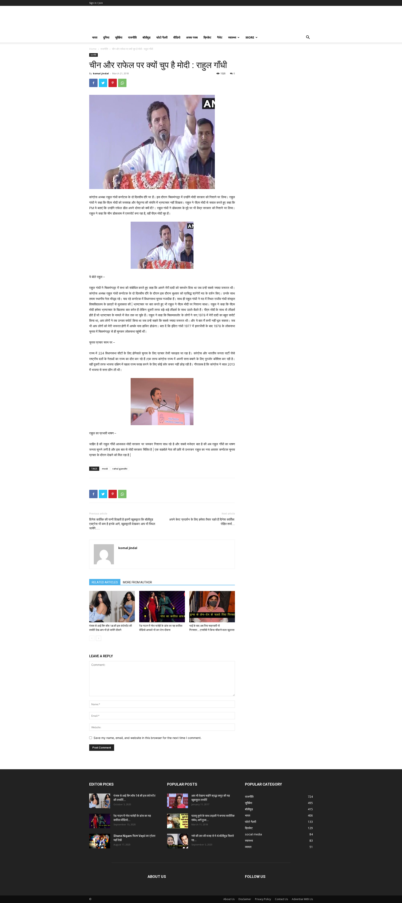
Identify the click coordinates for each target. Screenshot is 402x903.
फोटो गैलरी (162, 37)
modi (105, 468)
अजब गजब (192, 37)
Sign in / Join (96, 2)
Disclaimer (244, 899)
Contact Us (281, 899)
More (250, 37)
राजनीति (132, 37)
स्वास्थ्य (232, 37)
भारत (94, 37)
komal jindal (101, 73)
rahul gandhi (119, 468)
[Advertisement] (279, 79)
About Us (228, 899)
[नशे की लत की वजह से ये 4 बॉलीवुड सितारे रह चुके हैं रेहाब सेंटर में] (177, 841)
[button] (308, 38)
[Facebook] (93, 83)
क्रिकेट (207, 37)
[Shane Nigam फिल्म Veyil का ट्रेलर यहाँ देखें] (99, 841)
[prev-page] (91, 638)
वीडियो (176, 37)
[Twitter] (103, 83)
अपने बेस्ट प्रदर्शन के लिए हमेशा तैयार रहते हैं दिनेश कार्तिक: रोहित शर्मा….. (202, 522)
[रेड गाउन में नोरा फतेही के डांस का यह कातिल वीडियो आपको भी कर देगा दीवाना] (162, 606)
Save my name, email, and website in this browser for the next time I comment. (147, 738)
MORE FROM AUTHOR (137, 582)
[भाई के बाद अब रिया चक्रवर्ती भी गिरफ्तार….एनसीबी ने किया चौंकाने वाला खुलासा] (212, 606)
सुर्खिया (118, 37)
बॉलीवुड (147, 37)
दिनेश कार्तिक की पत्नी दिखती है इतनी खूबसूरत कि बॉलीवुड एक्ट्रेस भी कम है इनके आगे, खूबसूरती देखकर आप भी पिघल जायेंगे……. (122, 524)
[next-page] (98, 638)
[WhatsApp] (122, 83)
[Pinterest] (112, 83)
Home (93, 49)
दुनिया (106, 37)
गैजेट (219, 37)
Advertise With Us (302, 899)
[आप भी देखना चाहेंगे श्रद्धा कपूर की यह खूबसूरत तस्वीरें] (177, 801)
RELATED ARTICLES (105, 582)
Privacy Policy (263, 899)
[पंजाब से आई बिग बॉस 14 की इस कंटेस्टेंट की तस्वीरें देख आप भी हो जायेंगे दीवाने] (112, 606)
